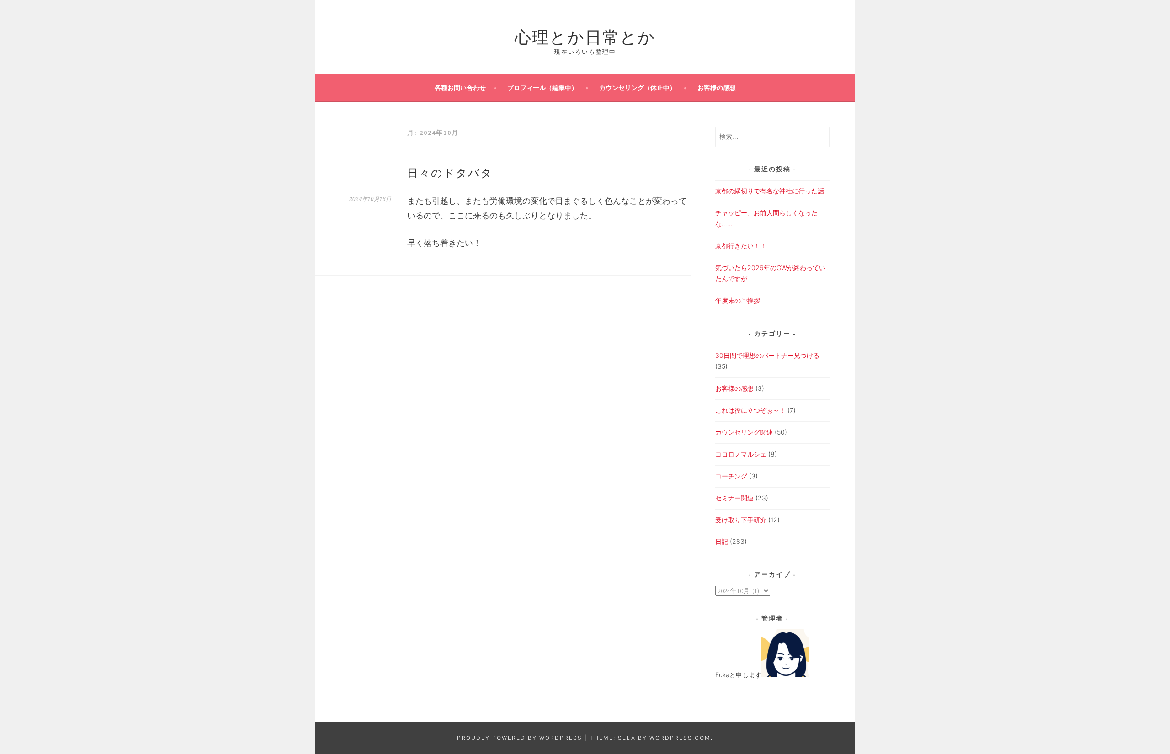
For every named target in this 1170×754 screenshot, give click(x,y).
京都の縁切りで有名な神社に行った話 (769, 191)
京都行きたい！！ (740, 246)
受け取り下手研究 (740, 520)
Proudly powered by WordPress (519, 737)
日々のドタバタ (450, 172)
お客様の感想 (716, 87)
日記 (721, 541)
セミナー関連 (734, 498)
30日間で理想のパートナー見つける (767, 355)
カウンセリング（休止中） (637, 87)
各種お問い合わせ (460, 87)
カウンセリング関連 (744, 432)
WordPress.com (680, 737)
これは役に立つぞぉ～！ (750, 410)
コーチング (731, 476)
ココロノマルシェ (740, 454)
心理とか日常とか (585, 35)
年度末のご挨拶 (737, 300)
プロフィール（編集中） (542, 87)
